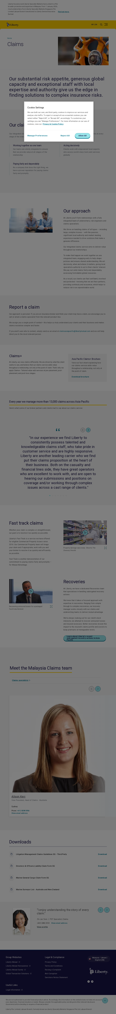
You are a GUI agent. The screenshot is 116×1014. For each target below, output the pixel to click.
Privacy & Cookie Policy (53, 124)
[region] (59, 121)
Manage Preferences (37, 136)
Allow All (83, 136)
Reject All (65, 136)
